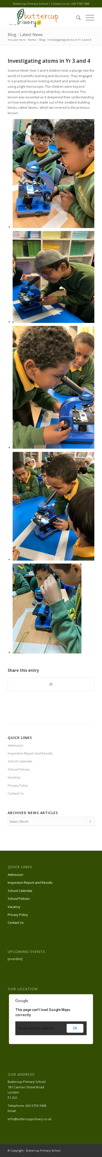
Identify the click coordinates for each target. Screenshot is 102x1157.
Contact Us (16, 793)
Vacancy (14, 777)
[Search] (76, 17)
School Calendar (20, 761)
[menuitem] (76, 17)
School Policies (19, 769)
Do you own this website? (36, 1028)
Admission (15, 745)
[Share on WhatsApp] (51, 684)
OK (75, 1028)
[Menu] (87, 17)
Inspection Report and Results (30, 753)
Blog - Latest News (25, 34)
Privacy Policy (18, 785)
